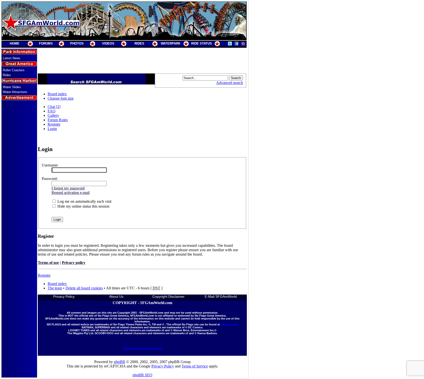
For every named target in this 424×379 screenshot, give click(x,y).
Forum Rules (58, 120)
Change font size (61, 98)
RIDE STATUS (201, 43)
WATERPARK (170, 43)
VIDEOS (108, 43)
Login (52, 129)
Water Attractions (15, 92)
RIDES (139, 43)
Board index (57, 94)
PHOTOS (77, 43)
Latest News (11, 58)
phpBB (119, 362)
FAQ (51, 111)
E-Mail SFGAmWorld (221, 296)
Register (54, 124)
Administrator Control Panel (142, 348)
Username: (50, 165)
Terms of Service (195, 366)
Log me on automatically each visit (83, 201)
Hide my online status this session (82, 206)
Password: (50, 179)
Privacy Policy (64, 296)
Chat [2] (54, 107)
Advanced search (229, 83)
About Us (116, 296)
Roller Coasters (14, 70)
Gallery (53, 115)
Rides (7, 75)
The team (55, 288)
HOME (14, 43)
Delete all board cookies (84, 288)
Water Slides (12, 87)
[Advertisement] (19, 189)
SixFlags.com (229, 324)
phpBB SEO (142, 375)
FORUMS (46, 43)
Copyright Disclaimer (168, 296)
